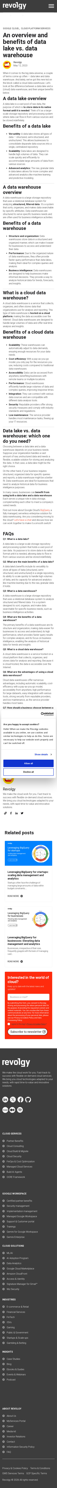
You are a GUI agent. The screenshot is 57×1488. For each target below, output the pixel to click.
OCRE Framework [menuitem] (16, 1177)
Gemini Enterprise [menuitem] (16, 1237)
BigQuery (45, 510)
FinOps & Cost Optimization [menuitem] (21, 1161)
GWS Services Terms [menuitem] (13, 1473)
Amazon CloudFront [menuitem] (17, 1273)
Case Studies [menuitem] (13, 1359)
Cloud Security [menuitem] (14, 1156)
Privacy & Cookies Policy (24, 1018)
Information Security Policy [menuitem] (20, 1446)
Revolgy (17, 62)
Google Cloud (11, 28)
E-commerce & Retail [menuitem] (18, 1306)
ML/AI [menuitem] (10, 1253)
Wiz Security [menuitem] (13, 1289)
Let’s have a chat (22, 520)
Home (6, 15)
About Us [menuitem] (11, 1416)
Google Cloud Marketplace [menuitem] (20, 1268)
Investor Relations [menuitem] (16, 1436)
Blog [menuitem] (9, 1364)
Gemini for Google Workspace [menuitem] (22, 1231)
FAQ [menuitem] (9, 1452)
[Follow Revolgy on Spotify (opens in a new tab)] (20, 1112)
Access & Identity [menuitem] (16, 1278)
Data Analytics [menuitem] (14, 1263)
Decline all (28, 772)
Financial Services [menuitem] (16, 1312)
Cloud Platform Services (35, 28)
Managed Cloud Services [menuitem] (19, 1166)
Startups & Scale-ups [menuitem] (17, 1337)
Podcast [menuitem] (11, 1379)
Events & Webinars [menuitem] (16, 1374)
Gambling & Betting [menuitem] (16, 1343)
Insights (17, 15)
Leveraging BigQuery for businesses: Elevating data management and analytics (24, 940)
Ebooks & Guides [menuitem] (15, 1369)
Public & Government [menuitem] (17, 1332)
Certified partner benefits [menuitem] (19, 1200)
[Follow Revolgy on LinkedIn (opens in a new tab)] (5, 1101)
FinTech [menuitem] (11, 1317)
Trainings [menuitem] (11, 1226)
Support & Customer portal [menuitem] (20, 1221)
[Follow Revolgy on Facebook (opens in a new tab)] (20, 1101)
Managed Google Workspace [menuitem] (22, 1216)
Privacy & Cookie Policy (36, 1024)
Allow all (28, 763)
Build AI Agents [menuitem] (14, 1172)
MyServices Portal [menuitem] (16, 1421)
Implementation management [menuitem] (22, 1211)
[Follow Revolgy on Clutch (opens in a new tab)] (5, 1112)
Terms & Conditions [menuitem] (40, 1468)
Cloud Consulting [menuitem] (15, 1146)
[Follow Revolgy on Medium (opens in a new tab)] (12, 1112)
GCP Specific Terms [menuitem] (36, 1473)
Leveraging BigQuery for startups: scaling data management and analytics (28, 875)
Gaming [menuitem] (11, 1327)
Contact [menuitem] (11, 1441)
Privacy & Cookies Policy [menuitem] (15, 1468)
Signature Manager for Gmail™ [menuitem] (22, 1284)
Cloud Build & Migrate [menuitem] (17, 1151)
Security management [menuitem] (18, 1206)
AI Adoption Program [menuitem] (17, 1258)
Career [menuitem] (10, 1426)
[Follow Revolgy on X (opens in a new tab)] (13, 1101)
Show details (41, 754)
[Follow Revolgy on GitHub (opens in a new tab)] (28, 1101)
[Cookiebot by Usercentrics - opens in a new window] (41, 714)
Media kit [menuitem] (11, 1431)
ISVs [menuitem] (9, 1322)
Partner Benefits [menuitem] (15, 1141)
